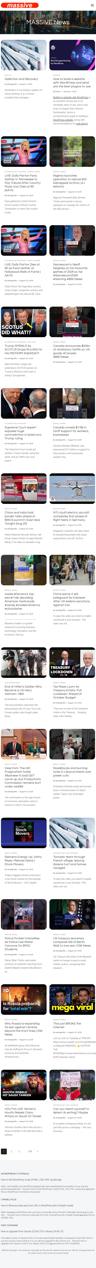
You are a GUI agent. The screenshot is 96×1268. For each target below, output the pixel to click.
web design (82, 123)
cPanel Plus (8, 1199)
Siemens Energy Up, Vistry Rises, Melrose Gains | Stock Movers (23, 860)
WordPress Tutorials (15, 1174)
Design (56, 75)
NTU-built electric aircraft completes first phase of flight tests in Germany (71, 516)
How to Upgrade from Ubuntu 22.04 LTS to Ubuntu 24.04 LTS (32, 1231)
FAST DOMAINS (9, 1225)
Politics (32, 342)
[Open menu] (92, 5)
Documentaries (12, 683)
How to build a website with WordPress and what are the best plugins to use (72, 82)
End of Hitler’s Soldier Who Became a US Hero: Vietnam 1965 (23, 690)
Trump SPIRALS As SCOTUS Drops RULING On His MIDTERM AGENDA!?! (23, 349)
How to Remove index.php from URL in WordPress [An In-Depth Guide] (37, 1205)
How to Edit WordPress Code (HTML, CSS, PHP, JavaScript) (31, 1179)
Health (8, 75)
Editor (58, 92)
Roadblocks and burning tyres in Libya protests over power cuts (72, 772)
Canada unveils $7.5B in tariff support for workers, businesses (71, 431)
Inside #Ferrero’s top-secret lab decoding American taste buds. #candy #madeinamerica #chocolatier (22, 601)
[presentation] (24, 55)
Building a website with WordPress (70, 97)
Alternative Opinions (15, 172)
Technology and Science (65, 853)
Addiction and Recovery (21, 79)
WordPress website (63, 119)
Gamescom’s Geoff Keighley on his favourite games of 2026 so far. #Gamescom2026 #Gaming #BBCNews (70, 272)
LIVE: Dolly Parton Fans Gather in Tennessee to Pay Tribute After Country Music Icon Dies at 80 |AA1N (23, 183)
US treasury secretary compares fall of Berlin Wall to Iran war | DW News (72, 942)
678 (30, 1151)
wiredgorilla (12, 84)
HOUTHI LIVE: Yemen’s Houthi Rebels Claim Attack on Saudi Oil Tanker (23, 1112)
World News (34, 172)
